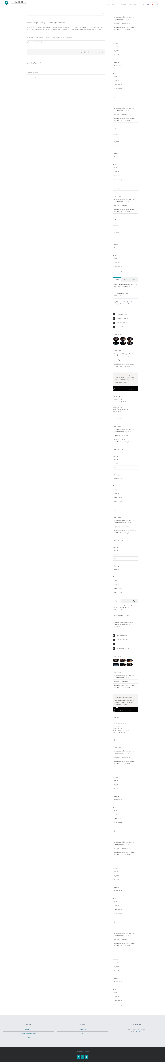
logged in (36, 77)
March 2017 (117, 55)
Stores (82, 1033)
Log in (115, 76)
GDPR (28, 1037)
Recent (125, 279)
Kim (29, 42)
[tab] (125, 314)
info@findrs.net (138, 1031)
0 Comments (46, 42)
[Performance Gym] (129, 343)
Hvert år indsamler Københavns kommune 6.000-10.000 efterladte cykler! (125, 285)
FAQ (41, 42)
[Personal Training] (123, 339)
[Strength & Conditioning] (123, 343)
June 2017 (116, 47)
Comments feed (118, 85)
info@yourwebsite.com (122, 409)
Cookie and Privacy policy (28, 1033)
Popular (117, 279)
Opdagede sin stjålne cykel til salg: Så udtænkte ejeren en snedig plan (124, 302)
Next (102, 14)
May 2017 (116, 51)
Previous (97, 14)
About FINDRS (82, 1029)
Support (28, 1029)
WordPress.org (118, 89)
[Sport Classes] (129, 339)
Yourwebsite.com (120, 411)
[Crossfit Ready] (116, 339)
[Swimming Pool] (116, 343)
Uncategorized (118, 66)
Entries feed (117, 80)
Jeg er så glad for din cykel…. (122, 23)
